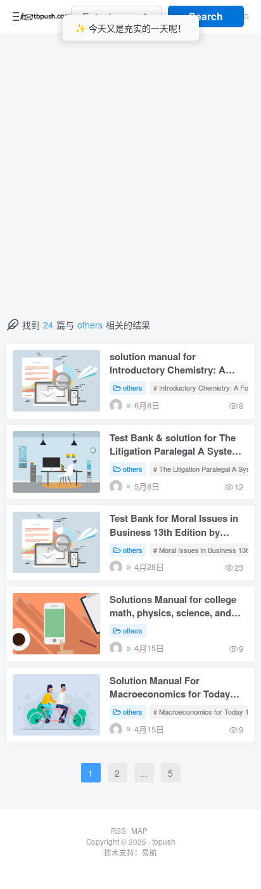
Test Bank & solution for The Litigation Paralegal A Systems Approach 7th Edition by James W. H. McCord (179, 445)
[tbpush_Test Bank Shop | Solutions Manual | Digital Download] (45, 16)
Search (206, 16)
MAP (139, 831)
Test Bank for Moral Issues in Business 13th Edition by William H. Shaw (174, 526)
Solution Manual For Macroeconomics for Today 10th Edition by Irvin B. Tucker (176, 688)
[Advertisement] (130, 181)
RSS (118, 831)
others (133, 387)
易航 (149, 852)
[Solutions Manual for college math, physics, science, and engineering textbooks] (56, 623)
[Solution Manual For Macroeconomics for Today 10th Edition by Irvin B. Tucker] (56, 705)
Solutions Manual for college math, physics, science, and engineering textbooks (173, 607)
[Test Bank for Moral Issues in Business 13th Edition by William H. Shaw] (56, 542)
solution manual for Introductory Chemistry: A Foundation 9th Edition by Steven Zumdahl (168, 364)
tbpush (163, 841)
